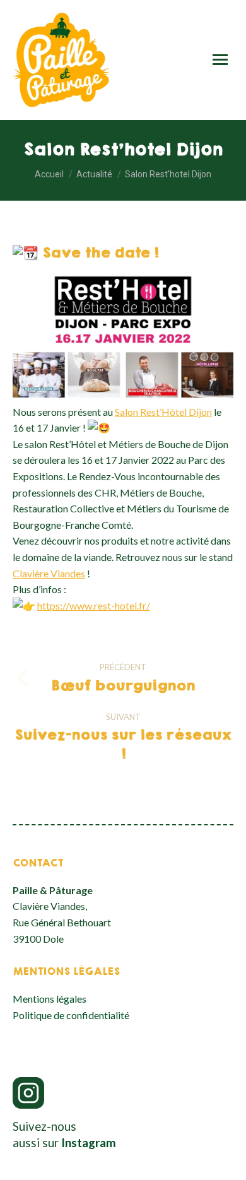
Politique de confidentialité (71, 1015)
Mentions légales (49, 999)
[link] (163, 412)
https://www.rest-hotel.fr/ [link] (93, 605)
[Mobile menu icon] (220, 60)
